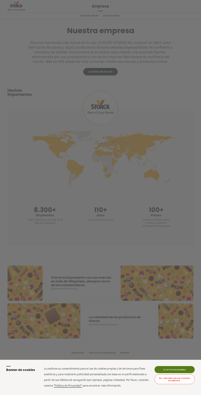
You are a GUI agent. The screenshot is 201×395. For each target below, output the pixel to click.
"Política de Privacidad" (68, 385)
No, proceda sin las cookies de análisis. (174, 379)
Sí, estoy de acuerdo (174, 370)
